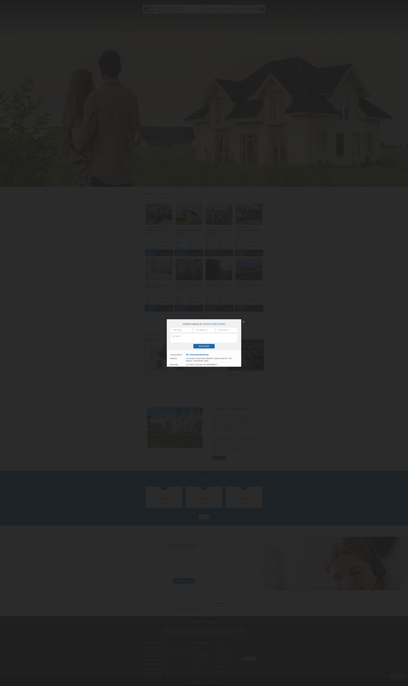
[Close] (243, 321)
